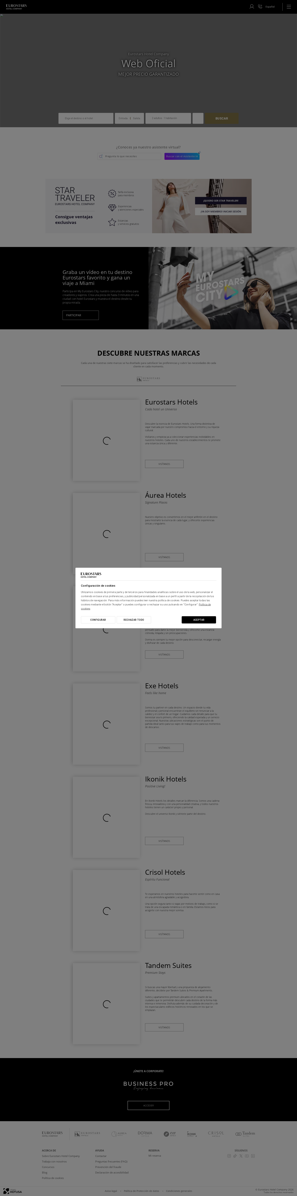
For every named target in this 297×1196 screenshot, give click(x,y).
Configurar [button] (98, 619)
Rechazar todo (134, 619)
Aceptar (199, 619)
